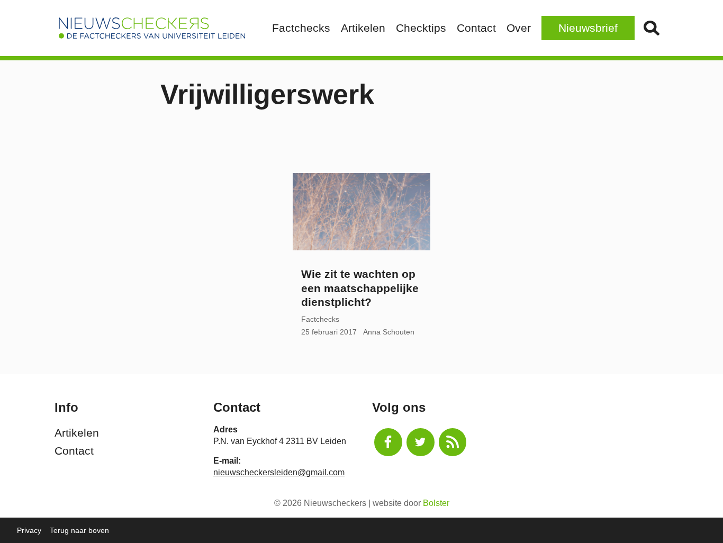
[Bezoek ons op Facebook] (388, 442)
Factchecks (301, 28)
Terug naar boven (79, 530)
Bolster (436, 503)
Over (519, 28)
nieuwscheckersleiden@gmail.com (279, 472)
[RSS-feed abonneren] (453, 442)
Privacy (29, 530)
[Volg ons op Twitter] (420, 442)
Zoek (651, 28)
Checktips (421, 28)
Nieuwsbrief (588, 28)
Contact (476, 28)
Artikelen (363, 28)
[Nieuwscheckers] (152, 28)
